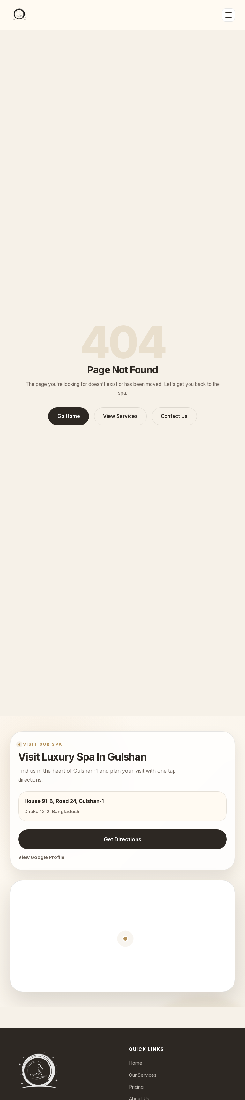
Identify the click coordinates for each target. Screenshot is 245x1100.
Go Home (68, 416)
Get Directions (122, 839)
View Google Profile (41, 857)
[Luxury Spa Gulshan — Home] (19, 15)
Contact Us (174, 416)
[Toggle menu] (228, 15)
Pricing (136, 1087)
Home (135, 1063)
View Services (120, 416)
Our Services (143, 1075)
